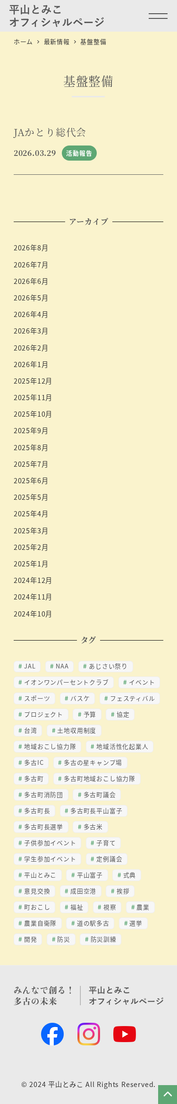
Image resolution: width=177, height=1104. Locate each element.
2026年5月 (31, 297)
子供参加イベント (50, 842)
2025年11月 (33, 397)
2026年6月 (31, 281)
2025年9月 (31, 430)
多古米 (93, 826)
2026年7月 (31, 264)
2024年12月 (33, 580)
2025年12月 (33, 380)
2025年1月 (31, 563)
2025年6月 (31, 480)
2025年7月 (31, 464)
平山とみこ (40, 874)
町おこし (37, 906)
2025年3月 (31, 530)
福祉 (77, 906)
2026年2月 (31, 347)
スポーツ (37, 697)
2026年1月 (31, 364)
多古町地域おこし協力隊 (99, 778)
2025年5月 (31, 497)
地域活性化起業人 (122, 746)
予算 (90, 714)
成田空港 (83, 890)
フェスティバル (132, 697)
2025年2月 (31, 547)
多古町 (33, 778)
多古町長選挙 (43, 826)
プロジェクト (43, 714)
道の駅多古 (93, 922)
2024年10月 (33, 613)
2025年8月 (31, 447)
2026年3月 (31, 330)
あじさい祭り (108, 665)
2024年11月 (33, 596)
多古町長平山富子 (96, 810)
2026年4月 (31, 314)
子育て (106, 842)
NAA (62, 665)
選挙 (136, 922)
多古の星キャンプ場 (93, 762)
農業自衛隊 (40, 922)
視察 (110, 906)
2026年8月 (31, 247)
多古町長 (37, 810)
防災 (63, 938)
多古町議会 (100, 794)
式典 (129, 874)
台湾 (30, 730)
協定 (123, 714)
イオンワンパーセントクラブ (66, 681)
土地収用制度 (76, 730)
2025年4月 (31, 513)
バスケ (80, 697)
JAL (29, 665)
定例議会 (109, 858)
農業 (143, 906)
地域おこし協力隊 (50, 746)
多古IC (33, 762)
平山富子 (90, 874)
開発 (30, 938)
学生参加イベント (50, 858)
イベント (142, 681)
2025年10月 (33, 414)
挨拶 (123, 890)
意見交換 (37, 890)
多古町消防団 (43, 794)
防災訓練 (104, 938)
